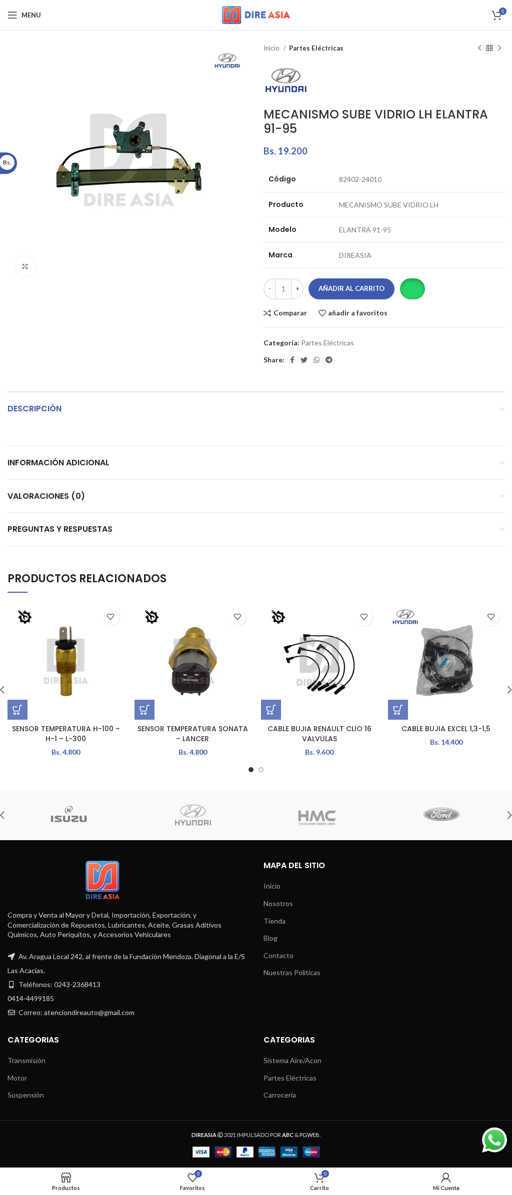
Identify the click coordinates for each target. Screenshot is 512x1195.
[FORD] (441, 815)
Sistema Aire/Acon (293, 1060)
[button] (412, 288)
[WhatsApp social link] (316, 359)
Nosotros (278, 903)
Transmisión (27, 1060)
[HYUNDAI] (193, 815)
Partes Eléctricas (316, 48)
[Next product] (499, 48)
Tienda (275, 921)
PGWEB (310, 1135)
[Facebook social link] (292, 359)
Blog (271, 938)
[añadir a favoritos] (111, 617)
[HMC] (317, 815)
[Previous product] (479, 48)
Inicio (272, 48)
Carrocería (280, 1095)
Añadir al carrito (351, 288)
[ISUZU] (68, 815)
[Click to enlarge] (25, 266)
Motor (17, 1078)
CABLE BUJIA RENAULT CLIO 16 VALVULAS (320, 734)
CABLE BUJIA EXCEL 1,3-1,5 (446, 729)
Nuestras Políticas (292, 972)
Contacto (279, 955)
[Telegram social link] (329, 359)
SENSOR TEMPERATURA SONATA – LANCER (193, 734)
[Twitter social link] (304, 359)
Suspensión (26, 1095)
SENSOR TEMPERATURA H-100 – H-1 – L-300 (66, 734)
